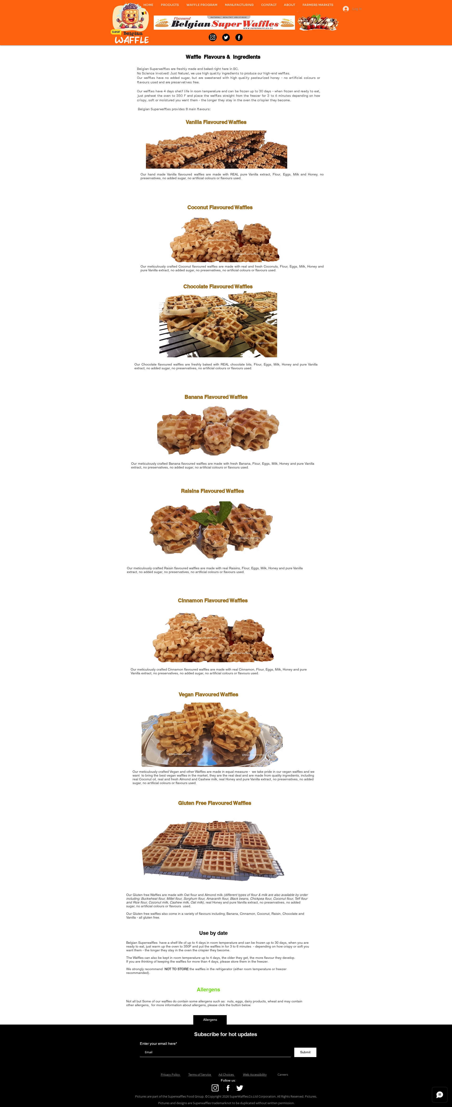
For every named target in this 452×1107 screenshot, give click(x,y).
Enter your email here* (158, 1044)
